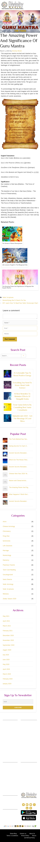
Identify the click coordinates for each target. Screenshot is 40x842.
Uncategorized (8, 575)
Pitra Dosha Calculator (27, 738)
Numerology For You (27, 749)
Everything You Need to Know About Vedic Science (22, 385)
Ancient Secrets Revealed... (18, 453)
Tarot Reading (25, 772)
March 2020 (7, 674)
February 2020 (7, 679)
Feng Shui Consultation (9, 769)
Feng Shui (6, 536)
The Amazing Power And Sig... (19, 487)
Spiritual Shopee (25, 766)
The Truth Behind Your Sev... (18, 439)
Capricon (5, 746)
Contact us (23, 833)
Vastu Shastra (7, 579)
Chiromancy (7, 531)
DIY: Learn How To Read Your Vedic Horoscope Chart (20, 303)
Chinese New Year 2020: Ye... (18, 474)
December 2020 (8, 635)
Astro (4, 522)
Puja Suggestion (25, 732)
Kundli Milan (6, 797)
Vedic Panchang (25, 769)
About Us (5, 811)
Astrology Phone (8, 763)
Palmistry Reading (8, 772)
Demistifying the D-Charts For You (14, 300)
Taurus (5, 724)
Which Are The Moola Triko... (18, 460)
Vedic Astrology (8, 584)
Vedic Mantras (25, 777)
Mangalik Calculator (26, 740)
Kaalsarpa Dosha (26, 729)
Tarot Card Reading (9, 570)
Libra (4, 738)
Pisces (5, 751)
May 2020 (6, 664)
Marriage (6, 550)
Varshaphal (6, 802)
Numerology (7, 555)
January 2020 (7, 684)
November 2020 (8, 640)
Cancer (5, 729)
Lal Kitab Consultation (9, 779)
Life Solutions (7, 546)
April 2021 (6, 621)
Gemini (5, 727)
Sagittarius (6, 743)
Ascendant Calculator (27, 721)
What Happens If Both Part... (19, 494)
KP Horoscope (25, 743)
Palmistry (6, 560)
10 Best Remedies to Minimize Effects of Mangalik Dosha (22, 396)
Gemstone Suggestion (27, 724)
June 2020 (6, 660)
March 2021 (7, 626)
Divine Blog (24, 763)
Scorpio (5, 740)
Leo (4, 732)
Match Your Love (26, 754)
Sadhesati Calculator (27, 735)
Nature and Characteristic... (18, 480)
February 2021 (7, 631)
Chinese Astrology (9, 526)
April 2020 (6, 669)
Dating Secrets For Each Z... (18, 446)
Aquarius (5, 749)
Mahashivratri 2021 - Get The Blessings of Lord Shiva (22, 418)
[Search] (23, 355)
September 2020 (8, 645)
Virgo (4, 735)
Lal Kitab (23, 746)
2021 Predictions (26, 780)
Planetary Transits (9, 565)
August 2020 (7, 650)
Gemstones (6, 541)
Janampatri (6, 799)
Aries (4, 721)
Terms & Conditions (9, 813)
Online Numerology (8, 782)
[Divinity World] (12, 5)
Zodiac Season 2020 (9, 599)
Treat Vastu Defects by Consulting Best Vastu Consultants (22, 407)
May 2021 (6, 616)
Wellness (6, 594)
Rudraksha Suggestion (27, 727)
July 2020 (6, 655)
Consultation (6, 766)
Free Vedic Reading (26, 751)
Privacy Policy (7, 816)
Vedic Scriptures (8, 297)
